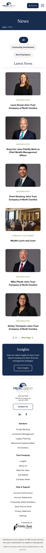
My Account (33, 5)
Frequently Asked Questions (23, 502)
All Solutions (23, 447)
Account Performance (23, 492)
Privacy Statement (23, 511)
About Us (23, 465)
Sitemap (23, 515)
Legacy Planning (23, 438)
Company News (23, 479)
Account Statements (23, 497)
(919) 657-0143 (23, 396)
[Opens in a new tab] (19, 414)
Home (4, 27)
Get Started (23, 474)
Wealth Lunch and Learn (23, 240)
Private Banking (23, 429)
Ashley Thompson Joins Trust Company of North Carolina (23, 327)
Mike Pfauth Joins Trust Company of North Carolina (23, 283)
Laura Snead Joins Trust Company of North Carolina (23, 106)
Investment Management (23, 434)
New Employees (23, 54)
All (23, 39)
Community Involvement (23, 47)
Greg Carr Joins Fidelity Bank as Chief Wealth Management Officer (23, 152)
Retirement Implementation (23, 443)
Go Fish (23, 550)
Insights (23, 461)
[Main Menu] (42, 6)
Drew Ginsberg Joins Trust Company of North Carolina (23, 198)
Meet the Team (23, 470)
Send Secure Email (23, 506)
